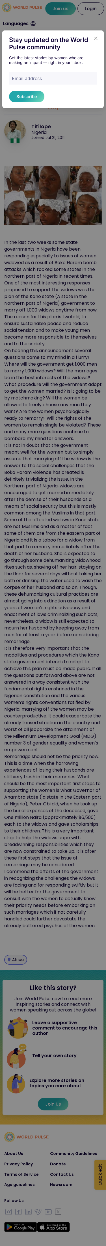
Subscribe (26, 96)
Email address (27, 78)
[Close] (95, 38)
